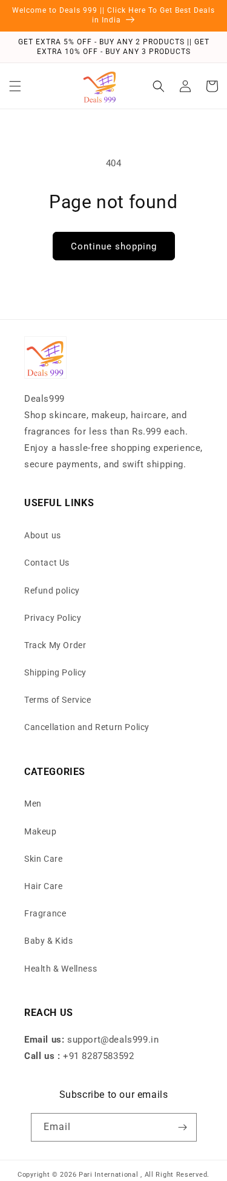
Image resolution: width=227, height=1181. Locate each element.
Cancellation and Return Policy (87, 727)
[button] (15, 86)
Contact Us (47, 562)
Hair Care (43, 886)
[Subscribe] (182, 1127)
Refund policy (52, 590)
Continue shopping (114, 246)
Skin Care (43, 859)
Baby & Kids (48, 941)
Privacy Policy (52, 618)
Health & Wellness (60, 968)
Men (33, 803)
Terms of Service (57, 700)
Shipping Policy (55, 672)
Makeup (40, 831)
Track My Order (55, 645)
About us (42, 535)
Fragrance (45, 913)
